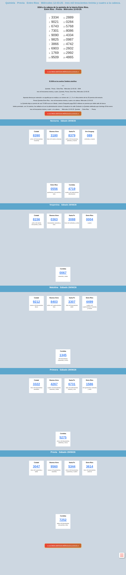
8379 (71, 135)
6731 (71, 384)
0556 (54, 188)
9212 (36, 301)
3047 (36, 466)
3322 (36, 384)
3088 (71, 219)
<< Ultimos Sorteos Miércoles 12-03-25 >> (63, 71)
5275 (63, 437)
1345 (63, 355)
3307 (71, 301)
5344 (71, 466)
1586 (89, 384)
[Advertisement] (63, 163)
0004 (89, 219)
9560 (54, 466)
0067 (63, 272)
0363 (54, 219)
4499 (89, 301)
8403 (54, 301)
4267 (54, 384)
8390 (36, 135)
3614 (89, 466)
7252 (63, 520)
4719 (71, 188)
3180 (54, 135)
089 (89, 135)
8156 (36, 219)
